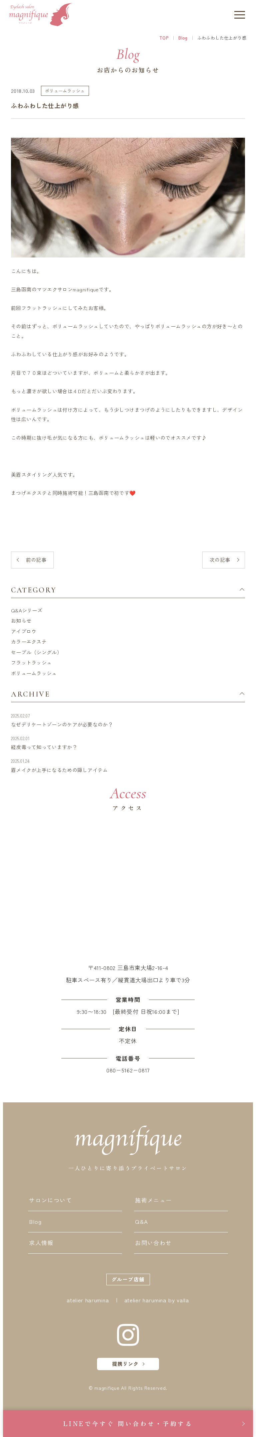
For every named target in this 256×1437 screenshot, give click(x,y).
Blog (183, 38)
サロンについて (50, 1200)
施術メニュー (153, 1200)
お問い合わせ (153, 1242)
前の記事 (36, 559)
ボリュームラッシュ (34, 673)
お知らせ (21, 620)
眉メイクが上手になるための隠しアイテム (59, 765)
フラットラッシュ (31, 662)
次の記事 (220, 559)
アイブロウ (24, 631)
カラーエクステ (29, 641)
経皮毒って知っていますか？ (44, 743)
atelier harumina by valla (156, 1300)
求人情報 (41, 1242)
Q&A (141, 1221)
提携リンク (125, 1363)
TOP (164, 38)
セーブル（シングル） (36, 652)
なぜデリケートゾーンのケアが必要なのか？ (62, 720)
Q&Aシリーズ (26, 610)
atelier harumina (88, 1300)
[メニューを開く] (239, 14)
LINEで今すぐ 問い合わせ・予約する (128, 1423)
